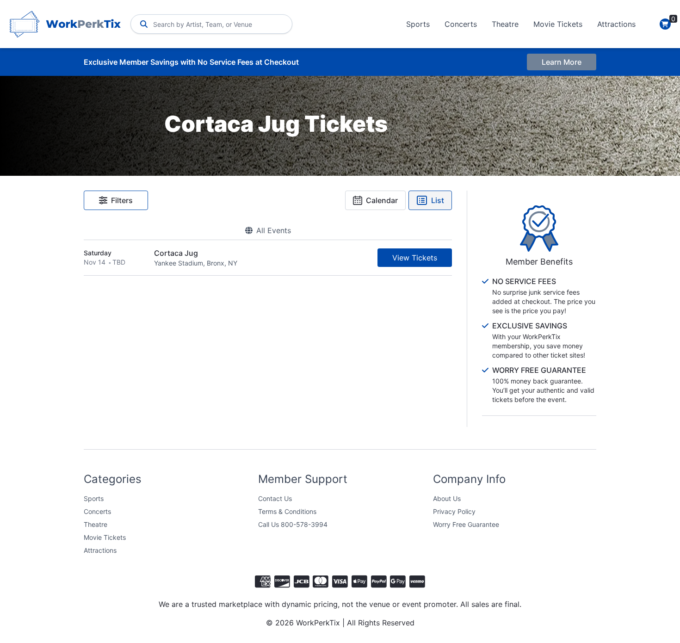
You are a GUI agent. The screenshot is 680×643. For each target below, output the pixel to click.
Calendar (382, 200)
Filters (122, 200)
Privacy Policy (454, 511)
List (437, 200)
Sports (418, 24)
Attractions (616, 24)
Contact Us (275, 498)
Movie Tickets (557, 24)
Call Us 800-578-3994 (293, 524)
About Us (447, 498)
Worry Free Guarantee (466, 524)
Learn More (561, 62)
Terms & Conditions (287, 511)
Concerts (461, 24)
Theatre (505, 24)
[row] (268, 258)
